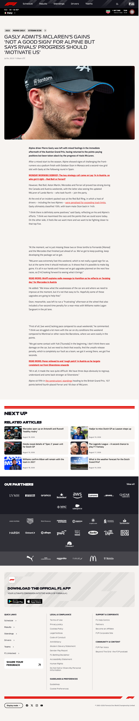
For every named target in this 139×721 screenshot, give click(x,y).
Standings (59, 4)
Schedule (28, 4)
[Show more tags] (45, 30)
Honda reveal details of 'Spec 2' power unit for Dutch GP (43, 445)
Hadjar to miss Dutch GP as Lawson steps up (110, 428)
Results (43, 4)
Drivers (75, 4)
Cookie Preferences (59, 689)
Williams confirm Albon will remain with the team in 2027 (43, 461)
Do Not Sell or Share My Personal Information (65, 669)
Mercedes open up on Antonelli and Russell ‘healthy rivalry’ (43, 430)
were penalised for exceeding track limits (85, 202)
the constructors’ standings (58, 381)
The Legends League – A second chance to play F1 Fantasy (109, 445)
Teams (89, 4)
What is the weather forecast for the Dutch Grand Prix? (109, 461)
